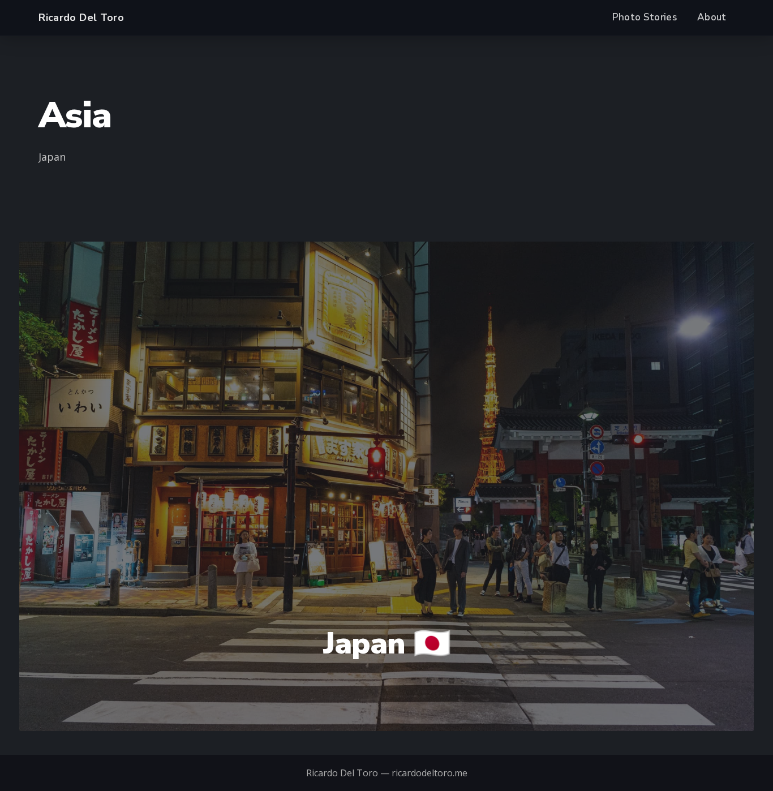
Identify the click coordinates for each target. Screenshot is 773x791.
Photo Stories (644, 17)
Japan (52, 157)
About (712, 17)
